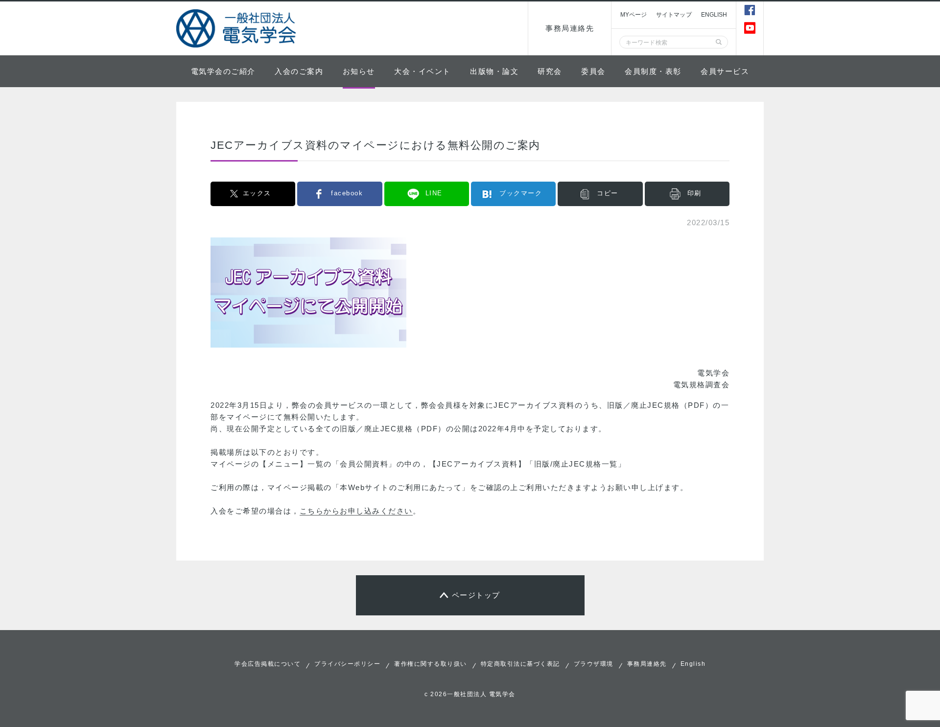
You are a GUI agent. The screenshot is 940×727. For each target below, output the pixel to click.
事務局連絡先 (569, 28)
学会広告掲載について (268, 663)
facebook (347, 193)
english (714, 14)
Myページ (633, 14)
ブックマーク (520, 193)
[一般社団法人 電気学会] (237, 28)
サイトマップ (674, 14)
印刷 (694, 193)
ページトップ (476, 595)
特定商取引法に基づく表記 (520, 663)
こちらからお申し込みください (356, 511)
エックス (257, 193)
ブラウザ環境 (593, 663)
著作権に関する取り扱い (430, 663)
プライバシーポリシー (347, 663)
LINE (434, 193)
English (693, 663)
